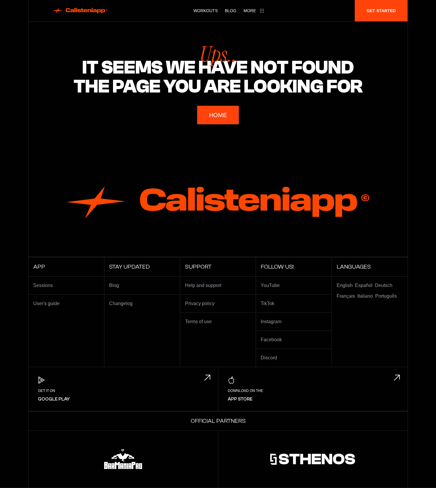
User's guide (46, 303)
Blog (230, 10)
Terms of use (198, 321)
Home (218, 115)
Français (346, 296)
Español (364, 285)
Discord (269, 357)
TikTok (267, 303)
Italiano (365, 296)
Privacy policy (199, 303)
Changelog (121, 303)
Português (386, 296)
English (345, 285)
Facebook (271, 339)
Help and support (203, 285)
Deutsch (383, 285)
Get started (381, 10)
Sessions (43, 285)
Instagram (271, 321)
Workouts (205, 10)
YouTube (270, 285)
